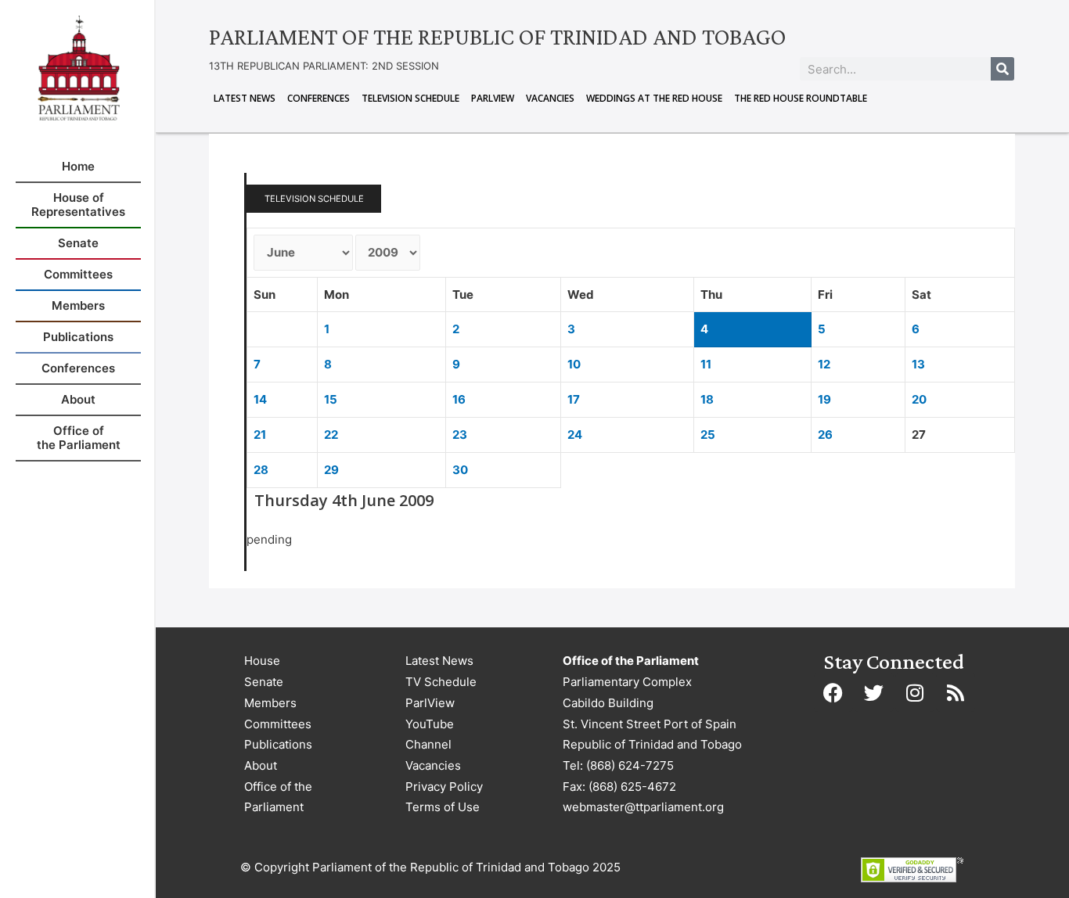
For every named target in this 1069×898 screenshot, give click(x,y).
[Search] (1002, 69)
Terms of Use (442, 806)
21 (260, 434)
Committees (277, 724)
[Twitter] (874, 692)
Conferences (318, 98)
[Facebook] (833, 692)
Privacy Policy (444, 786)
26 (825, 434)
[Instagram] (914, 692)
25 (707, 434)
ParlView (492, 98)
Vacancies (550, 98)
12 (824, 364)
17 (573, 399)
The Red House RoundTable (800, 98)
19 (824, 399)
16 (459, 399)
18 (707, 399)
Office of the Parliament (278, 797)
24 (574, 434)
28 (261, 469)
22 (331, 434)
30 (460, 469)
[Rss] (955, 692)
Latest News (244, 98)
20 (919, 399)
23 (459, 434)
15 (330, 399)
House (262, 660)
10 (574, 364)
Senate (263, 681)
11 (705, 364)
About (260, 765)
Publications (278, 744)
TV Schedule (441, 681)
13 (918, 364)
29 (331, 469)
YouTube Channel (429, 735)
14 (260, 399)
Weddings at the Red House (654, 98)
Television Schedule (410, 98)
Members (270, 702)
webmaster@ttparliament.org (643, 806)
